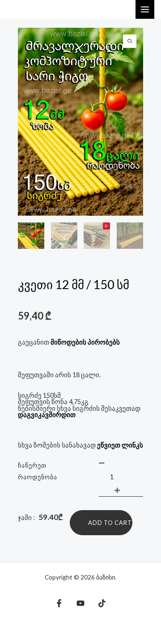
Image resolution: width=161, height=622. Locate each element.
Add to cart (110, 522)
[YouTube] (80, 603)
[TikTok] (102, 603)
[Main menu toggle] (145, 9)
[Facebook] (59, 603)
